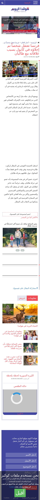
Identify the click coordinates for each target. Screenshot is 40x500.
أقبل (20, 493)
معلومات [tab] (32, 298)
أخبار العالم (25, 43)
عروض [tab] (22, 298)
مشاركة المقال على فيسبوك (25, 288)
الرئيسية (34, 43)
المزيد (19, 414)
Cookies (11, 487)
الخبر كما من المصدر (28, 217)
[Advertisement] (20, 140)
